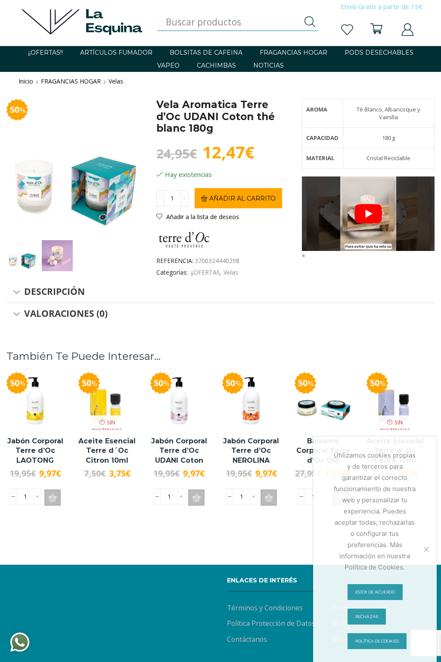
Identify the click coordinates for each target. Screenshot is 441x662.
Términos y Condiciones (265, 608)
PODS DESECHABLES (379, 52)
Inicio (26, 81)
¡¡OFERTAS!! (45, 52)
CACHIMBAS (216, 65)
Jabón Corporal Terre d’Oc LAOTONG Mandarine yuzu (35, 460)
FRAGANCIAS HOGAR (293, 52)
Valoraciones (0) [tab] (66, 313)
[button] (52, 497)
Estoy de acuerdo (375, 592)
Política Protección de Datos (271, 623)
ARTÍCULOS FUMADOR (116, 52)
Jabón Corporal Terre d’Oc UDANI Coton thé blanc (179, 455)
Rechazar (366, 616)
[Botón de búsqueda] (309, 22)
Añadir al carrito (242, 198)
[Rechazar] (426, 549)
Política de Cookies (377, 641)
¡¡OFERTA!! (205, 272)
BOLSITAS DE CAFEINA (206, 52)
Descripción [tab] (54, 291)
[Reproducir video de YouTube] (368, 213)
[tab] (220, 292)
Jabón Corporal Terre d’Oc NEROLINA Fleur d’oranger (251, 455)
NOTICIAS (268, 65)
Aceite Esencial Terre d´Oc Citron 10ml (107, 450)
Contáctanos (247, 639)
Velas (116, 81)
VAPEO (168, 65)
